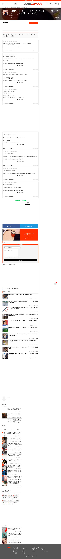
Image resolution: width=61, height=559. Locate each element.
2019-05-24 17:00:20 (14, 54)
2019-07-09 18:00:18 (14, 151)
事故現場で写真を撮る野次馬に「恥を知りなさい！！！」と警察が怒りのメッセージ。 (14, 471)
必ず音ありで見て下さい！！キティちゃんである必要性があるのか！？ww (22, 341)
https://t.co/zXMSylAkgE (17, 190)
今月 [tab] (11, 429)
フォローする (9, 41)
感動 (5, 494)
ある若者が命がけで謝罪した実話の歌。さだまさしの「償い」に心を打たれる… (14, 444)
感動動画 (16, 499)
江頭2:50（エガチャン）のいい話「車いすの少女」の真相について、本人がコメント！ (14, 439)
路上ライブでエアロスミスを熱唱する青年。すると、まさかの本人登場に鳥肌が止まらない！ (14, 414)
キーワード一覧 (44, 548)
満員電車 (16, 502)
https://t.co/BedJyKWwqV (18, 63)
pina (15, 531)
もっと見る (19, 487)
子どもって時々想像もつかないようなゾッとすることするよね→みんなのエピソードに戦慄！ (23, 308)
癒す (5, 495)
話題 (17, 494)
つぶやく (27, 202)
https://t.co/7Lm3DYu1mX (21, 80)
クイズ (4, 504)
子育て (17, 500)
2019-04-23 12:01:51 (14, 72)
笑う (10, 495)
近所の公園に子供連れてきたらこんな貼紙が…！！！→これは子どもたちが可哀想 (23, 301)
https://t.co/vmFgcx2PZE (18, 97)
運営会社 (34, 551)
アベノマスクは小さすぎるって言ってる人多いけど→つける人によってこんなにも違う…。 (23, 334)
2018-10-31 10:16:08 (14, 41)
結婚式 (10, 504)
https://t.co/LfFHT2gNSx (17, 159)
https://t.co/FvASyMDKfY (29, 173)
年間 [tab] (18, 429)
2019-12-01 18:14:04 (14, 168)
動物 (4, 499)
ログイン (55, 3)
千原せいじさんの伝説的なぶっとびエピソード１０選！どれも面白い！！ (14, 449)
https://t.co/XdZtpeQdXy (8, 79)
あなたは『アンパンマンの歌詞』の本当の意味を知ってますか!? (14, 460)
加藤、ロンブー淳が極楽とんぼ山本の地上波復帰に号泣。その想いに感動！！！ (14, 477)
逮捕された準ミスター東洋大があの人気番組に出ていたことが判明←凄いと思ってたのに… (14, 466)
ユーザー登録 (49, 3)
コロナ (10, 497)
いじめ (4, 502)
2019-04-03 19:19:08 (14, 132)
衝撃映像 (16, 497)
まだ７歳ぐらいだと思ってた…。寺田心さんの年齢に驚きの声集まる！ (22, 321)
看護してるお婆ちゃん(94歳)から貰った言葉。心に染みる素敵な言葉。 (14, 409)
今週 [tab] (5, 429)
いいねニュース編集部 (11, 417)
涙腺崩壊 (5, 500)
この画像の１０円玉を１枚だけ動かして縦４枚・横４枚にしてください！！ (14, 433)
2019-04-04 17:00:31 (14, 89)
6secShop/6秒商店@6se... (9, 50)
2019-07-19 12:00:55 (14, 182)
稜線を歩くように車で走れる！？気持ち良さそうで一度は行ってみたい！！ (23, 328)
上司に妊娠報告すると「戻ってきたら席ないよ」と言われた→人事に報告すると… (23, 354)
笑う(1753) (57, 17)
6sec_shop (4, 41)
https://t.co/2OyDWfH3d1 (13, 142)
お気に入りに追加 (34, 23)
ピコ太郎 (11, 500)
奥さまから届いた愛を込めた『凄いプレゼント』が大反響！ (14, 529)
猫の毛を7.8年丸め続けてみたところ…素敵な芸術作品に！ (21, 294)
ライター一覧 (34, 548)
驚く (4, 497)
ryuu (15, 411)
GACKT (10, 502)
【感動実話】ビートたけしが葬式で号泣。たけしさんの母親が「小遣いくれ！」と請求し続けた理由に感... (14, 482)
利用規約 (42, 549)
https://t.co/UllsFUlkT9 (8, 97)
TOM (16, 436)
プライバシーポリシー (45, 551)
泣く (16, 495)
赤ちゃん (10, 499)
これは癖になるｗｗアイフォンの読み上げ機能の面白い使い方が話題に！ (14, 455)
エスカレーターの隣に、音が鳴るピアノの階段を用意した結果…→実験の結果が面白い (23, 314)
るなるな (31, 298)
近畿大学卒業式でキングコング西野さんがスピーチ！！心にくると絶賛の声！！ (23, 347)
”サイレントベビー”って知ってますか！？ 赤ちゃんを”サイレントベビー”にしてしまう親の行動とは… (14, 539)
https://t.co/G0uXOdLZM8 (8, 44)
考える (11, 494)
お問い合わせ (34, 549)
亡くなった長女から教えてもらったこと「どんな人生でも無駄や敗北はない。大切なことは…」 (14, 420)
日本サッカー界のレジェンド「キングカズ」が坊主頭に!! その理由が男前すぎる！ (14, 534)
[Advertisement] (24, 27)
